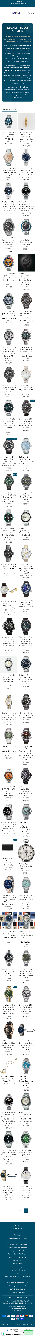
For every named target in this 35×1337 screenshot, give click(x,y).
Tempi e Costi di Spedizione (17, 1254)
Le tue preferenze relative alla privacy (19, 1330)
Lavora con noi (17, 1232)
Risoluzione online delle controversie (17, 1276)
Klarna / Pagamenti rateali (17, 1238)
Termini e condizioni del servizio (17, 1244)
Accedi (17, 1225)
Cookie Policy (17, 1267)
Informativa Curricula (17, 1270)
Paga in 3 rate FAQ (17, 1251)
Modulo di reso (18, 1260)
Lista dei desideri (17, 1228)
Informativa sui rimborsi (17, 1257)
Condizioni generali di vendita (17, 1247)
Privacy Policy (17, 1264)
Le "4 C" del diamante (17, 1289)
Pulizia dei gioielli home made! (17, 1283)
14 (21, 1211)
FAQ (17, 1273)
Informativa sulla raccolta (12, 1335)
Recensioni (17, 1235)
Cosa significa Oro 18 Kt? (17, 1286)
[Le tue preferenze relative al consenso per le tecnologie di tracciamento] (3, 1333)
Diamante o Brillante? (17, 1292)
